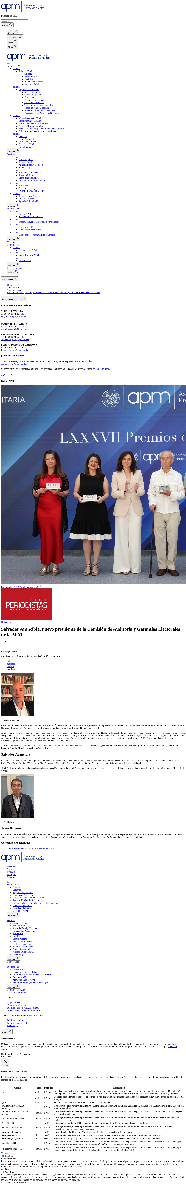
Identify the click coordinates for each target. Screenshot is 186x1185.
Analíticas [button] (5, 1169)
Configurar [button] (6, 1054)
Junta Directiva (34, 725)
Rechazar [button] (15, 1054)
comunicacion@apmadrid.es (14, 364)
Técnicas (9, 1156)
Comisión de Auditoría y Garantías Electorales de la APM (67, 745)
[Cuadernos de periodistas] (26, 619)
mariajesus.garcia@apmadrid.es (15, 329)
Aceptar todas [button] (26, 1054)
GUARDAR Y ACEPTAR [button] (13, 1182)
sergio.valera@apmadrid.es (13, 316)
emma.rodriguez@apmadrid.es (15, 339)
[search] (13, 32)
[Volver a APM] (23, 11)
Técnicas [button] (5, 1153)
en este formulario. (101, 369)
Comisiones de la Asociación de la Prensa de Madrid (31, 848)
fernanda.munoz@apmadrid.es (15, 350)
